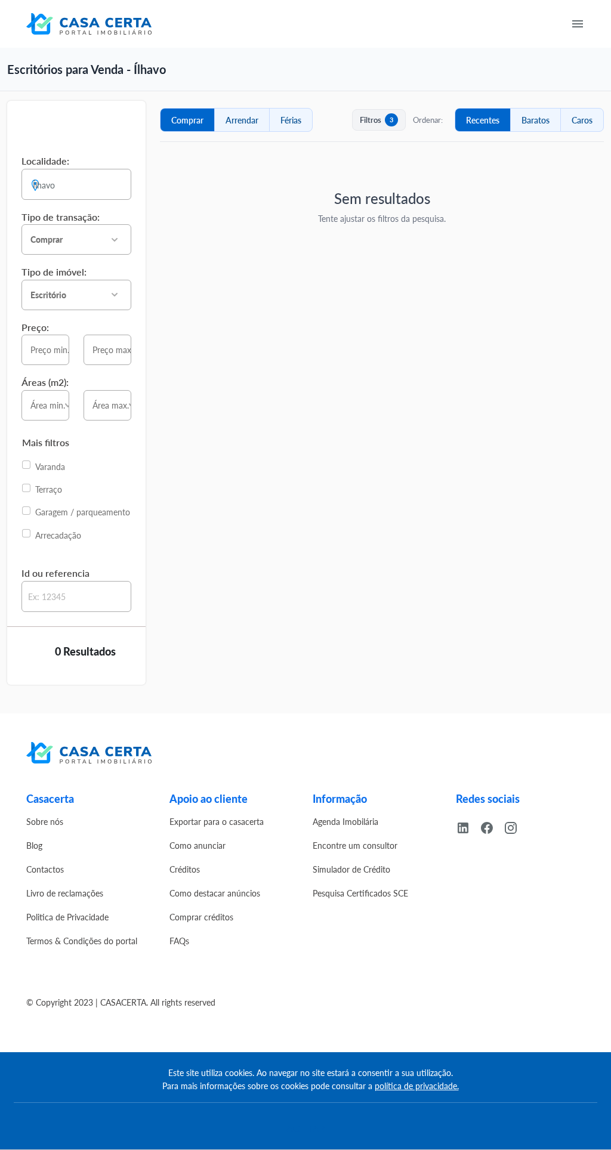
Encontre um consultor (355, 845)
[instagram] (515, 826)
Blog (34, 845)
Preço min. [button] (49, 349)
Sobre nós (44, 821)
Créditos (184, 869)
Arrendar (242, 120)
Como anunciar (197, 845)
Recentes (482, 120)
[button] (76, 239)
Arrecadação (58, 535)
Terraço (48, 489)
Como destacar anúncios (214, 893)
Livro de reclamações (64, 893)
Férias (290, 120)
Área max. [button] (110, 405)
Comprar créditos (201, 917)
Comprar (187, 120)
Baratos (535, 120)
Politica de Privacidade (67, 917)
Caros (582, 120)
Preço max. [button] (111, 349)
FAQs (179, 941)
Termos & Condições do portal (81, 941)
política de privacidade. (417, 1086)
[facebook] (492, 826)
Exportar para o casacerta (216, 821)
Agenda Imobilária (345, 821)
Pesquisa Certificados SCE (360, 893)
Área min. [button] (47, 405)
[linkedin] (468, 826)
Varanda (50, 466)
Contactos (45, 869)
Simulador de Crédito (351, 869)
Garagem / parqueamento (82, 512)
